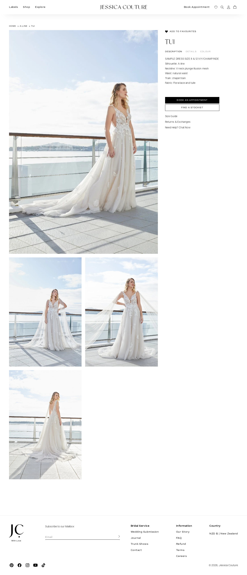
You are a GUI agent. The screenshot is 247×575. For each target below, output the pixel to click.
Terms (180, 550)
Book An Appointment (192, 100)
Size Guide (171, 116)
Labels (13, 7)
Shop (26, 7)
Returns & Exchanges (177, 122)
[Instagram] (27, 565)
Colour (205, 51)
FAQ (179, 538)
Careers (181, 556)
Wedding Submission (145, 531)
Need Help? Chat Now (177, 128)
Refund (181, 544)
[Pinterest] (11, 565)
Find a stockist (192, 107)
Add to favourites (183, 31)
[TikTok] (43, 565)
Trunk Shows (139, 544)
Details (191, 51)
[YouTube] (35, 565)
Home (12, 26)
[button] (235, 7)
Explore (40, 7)
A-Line (23, 26)
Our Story (183, 531)
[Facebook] (19, 565)
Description (173, 51)
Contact (136, 550)
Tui (33, 26)
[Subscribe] (119, 536)
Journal (136, 538)
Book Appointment (197, 7)
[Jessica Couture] (21, 532)
